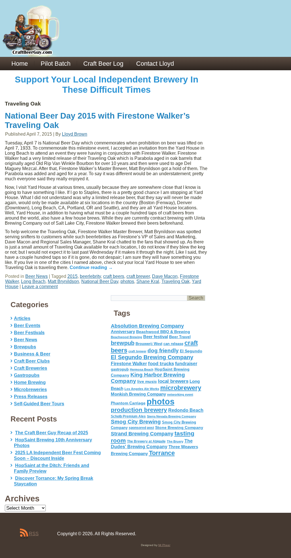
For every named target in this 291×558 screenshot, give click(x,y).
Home (19, 63)
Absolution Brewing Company (147, 326)
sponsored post (141, 427)
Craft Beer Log (103, 63)
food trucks (161, 363)
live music (147, 381)
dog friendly (163, 351)
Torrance (162, 452)
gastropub (120, 369)
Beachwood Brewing (126, 337)
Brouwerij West (149, 344)
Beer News (36, 276)
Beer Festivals (29, 332)
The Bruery (175, 441)
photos (127, 281)
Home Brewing (30, 382)
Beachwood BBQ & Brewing (163, 332)
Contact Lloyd (155, 63)
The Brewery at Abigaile (146, 441)
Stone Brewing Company (179, 427)
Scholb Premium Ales (128, 416)
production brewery (139, 409)
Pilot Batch (55, 63)
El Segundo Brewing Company (152, 357)
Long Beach (33, 281)
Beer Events (27, 325)
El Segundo (191, 351)
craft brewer (138, 276)
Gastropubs (27, 375)
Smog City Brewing (136, 422)
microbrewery (180, 387)
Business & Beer (32, 354)
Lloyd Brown (74, 134)
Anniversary (123, 331)
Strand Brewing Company (142, 434)
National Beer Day (99, 281)
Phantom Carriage (128, 403)
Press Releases (30, 396)
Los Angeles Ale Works (141, 388)
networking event (180, 394)
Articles (22, 318)
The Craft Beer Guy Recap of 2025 (51, 432)
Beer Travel (180, 336)
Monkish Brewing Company (138, 394)
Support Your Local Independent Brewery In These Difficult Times (106, 85)
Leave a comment (40, 286)
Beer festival (155, 336)
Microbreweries (30, 389)
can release (173, 344)
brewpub (122, 343)
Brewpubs (25, 346)
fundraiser (186, 363)
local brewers (173, 381)
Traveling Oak (175, 281)
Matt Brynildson (63, 281)
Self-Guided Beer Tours (39, 403)
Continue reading (91, 267)
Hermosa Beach (141, 369)
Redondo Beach (185, 410)
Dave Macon (165, 276)
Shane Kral (147, 281)
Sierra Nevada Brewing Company (171, 416)
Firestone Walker (129, 363)
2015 (72, 276)
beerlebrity (90, 276)
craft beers (113, 276)
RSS (34, 533)
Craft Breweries (30, 368)
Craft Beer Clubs (32, 361)
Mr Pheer (164, 545)
